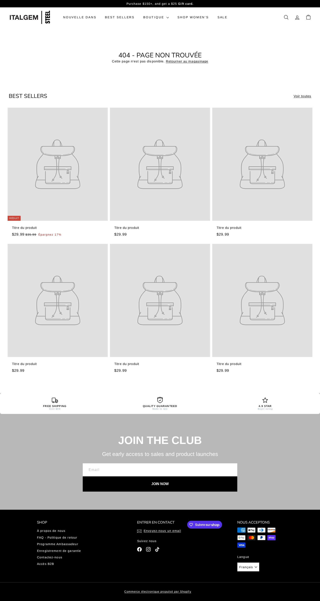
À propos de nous (51, 530)
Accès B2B (45, 564)
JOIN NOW (160, 484)
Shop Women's (193, 17)
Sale (222, 17)
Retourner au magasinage (187, 61)
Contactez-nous (49, 557)
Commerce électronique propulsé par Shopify (157, 591)
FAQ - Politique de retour (57, 537)
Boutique (154, 17)
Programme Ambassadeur (57, 544)
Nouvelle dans (79, 17)
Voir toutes (302, 96)
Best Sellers (120, 17)
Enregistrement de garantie (59, 550)
